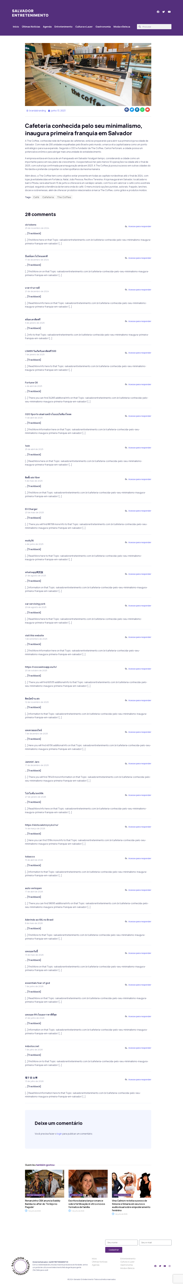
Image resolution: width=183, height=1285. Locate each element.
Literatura (76, 1195)
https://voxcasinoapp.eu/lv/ (41, 667)
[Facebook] (155, 1266)
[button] (126, 109)
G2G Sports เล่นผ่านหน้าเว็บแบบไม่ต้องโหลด (48, 414)
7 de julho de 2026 (34, 1211)
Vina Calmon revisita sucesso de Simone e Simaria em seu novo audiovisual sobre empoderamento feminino (131, 1205)
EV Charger (31, 509)
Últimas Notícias (31, 26)
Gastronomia (103, 26)
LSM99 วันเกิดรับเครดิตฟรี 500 (40, 351)
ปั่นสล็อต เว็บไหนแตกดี (36, 256)
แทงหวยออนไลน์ (33, 730)
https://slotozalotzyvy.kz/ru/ (41, 825)
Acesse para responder (139, 226)
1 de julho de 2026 (121, 1214)
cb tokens (30, 224)
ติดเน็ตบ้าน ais (32, 698)
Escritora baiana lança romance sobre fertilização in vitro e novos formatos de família (86, 1204)
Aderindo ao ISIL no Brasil (39, 919)
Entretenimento (63, 26)
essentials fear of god (37, 983)
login (59, 1133)
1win (27, 445)
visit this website (34, 635)
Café (36, 197)
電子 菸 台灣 (31, 1077)
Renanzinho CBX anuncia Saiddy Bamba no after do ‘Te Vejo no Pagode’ (42, 1204)
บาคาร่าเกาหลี (32, 287)
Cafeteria (48, 197)
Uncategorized (122, 1195)
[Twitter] (160, 1266)
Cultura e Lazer (84, 26)
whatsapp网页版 (34, 572)
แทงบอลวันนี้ (31, 951)
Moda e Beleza (122, 26)
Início (16, 26)
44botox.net (32, 1046)
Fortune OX (31, 382)
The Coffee (64, 197)
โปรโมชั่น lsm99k (34, 793)
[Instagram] (170, 1266)
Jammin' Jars (32, 761)
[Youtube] (165, 1266)
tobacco (30, 856)
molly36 (29, 540)
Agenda (47, 26)
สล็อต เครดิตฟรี (32, 319)
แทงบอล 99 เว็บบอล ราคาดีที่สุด (41, 1014)
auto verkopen (33, 888)
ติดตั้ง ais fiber (32, 477)
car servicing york (35, 603)
